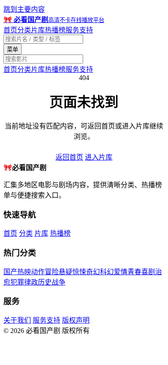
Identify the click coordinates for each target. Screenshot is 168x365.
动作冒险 (45, 271)
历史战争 (51, 282)
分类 (24, 30)
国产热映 (17, 271)
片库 (38, 30)
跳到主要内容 (24, 9)
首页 (10, 30)
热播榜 (55, 30)
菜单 (12, 49)
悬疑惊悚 (72, 271)
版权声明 (76, 320)
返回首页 (69, 157)
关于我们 (17, 320)
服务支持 (79, 30)
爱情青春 (127, 271)
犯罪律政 (24, 282)
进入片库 (98, 157)
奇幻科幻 (100, 271)
